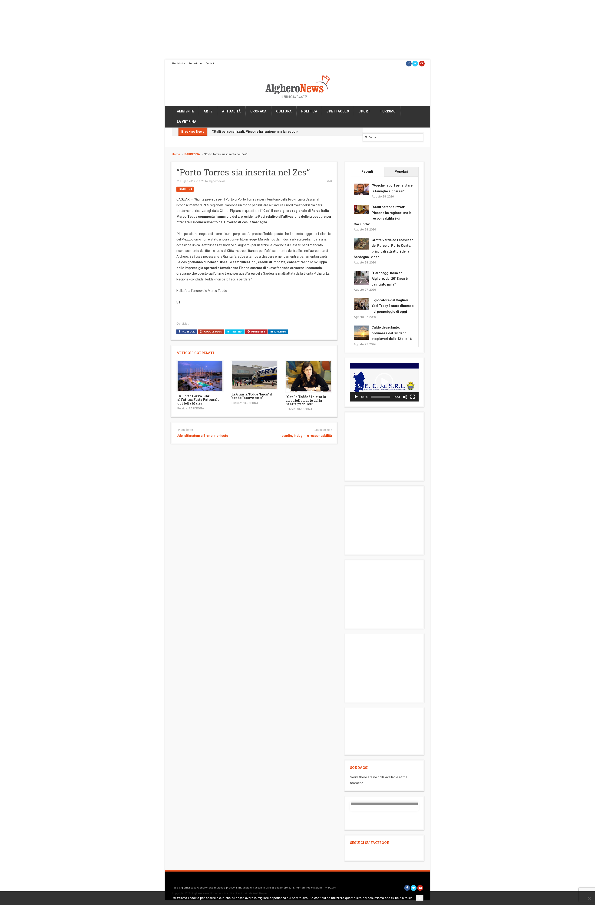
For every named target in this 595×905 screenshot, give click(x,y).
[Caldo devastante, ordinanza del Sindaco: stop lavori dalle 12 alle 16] (361, 333)
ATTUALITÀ (231, 111)
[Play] (356, 397)
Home (176, 154)
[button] (384, 382)
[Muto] (405, 397)
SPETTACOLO (338, 111)
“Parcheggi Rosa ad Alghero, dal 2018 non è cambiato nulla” (390, 278)
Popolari (401, 171)
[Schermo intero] (412, 397)
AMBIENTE (185, 111)
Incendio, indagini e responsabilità (305, 436)
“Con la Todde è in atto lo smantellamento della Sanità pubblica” (306, 400)
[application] (384, 382)
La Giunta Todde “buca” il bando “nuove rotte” (251, 396)
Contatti (210, 63)
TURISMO (388, 111)
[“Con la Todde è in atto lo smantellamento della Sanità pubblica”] (308, 376)
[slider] (380, 397)
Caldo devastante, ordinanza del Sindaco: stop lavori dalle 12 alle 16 (392, 333)
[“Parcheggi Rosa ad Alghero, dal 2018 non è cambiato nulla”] (361, 278)
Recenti (367, 171)
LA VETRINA (186, 121)
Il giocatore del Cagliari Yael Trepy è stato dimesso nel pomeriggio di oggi (393, 305)
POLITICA (309, 111)
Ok (420, 898)
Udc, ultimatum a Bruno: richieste (202, 436)
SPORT (364, 111)
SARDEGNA (192, 154)
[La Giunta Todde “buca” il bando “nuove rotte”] (254, 374)
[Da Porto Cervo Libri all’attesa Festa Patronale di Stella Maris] (200, 375)
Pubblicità (178, 63)
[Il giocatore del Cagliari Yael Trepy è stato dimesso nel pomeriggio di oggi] (361, 304)
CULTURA (284, 111)
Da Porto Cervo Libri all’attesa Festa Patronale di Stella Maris (198, 399)
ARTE (208, 111)
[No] (589, 898)
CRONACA (258, 111)
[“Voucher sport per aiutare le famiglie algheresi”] (361, 189)
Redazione (195, 63)
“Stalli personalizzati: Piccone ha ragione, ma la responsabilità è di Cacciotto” (272, 131)
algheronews (217, 181)
